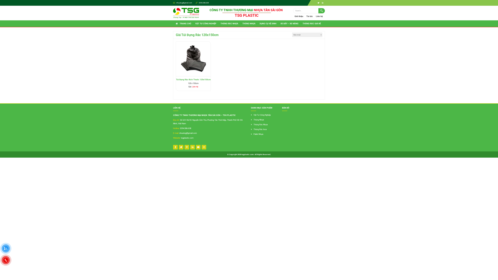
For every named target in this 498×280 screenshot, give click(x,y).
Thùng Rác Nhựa (261, 124)
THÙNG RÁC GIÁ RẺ (312, 23)
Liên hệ (319, 16)
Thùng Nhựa (259, 120)
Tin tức (309, 16)
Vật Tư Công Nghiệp (262, 115)
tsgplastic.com (187, 138)
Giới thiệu (299, 16)
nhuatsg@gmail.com (184, 3)
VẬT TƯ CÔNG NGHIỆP (205, 23)
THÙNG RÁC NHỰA (229, 23)
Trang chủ (185, 23)
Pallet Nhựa (258, 134)
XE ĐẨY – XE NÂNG (289, 23)
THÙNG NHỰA (248, 23)
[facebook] (175, 147)
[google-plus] (187, 147)
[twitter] (318, 3)
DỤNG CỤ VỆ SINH (268, 23)
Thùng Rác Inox (260, 129)
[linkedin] (322, 3)
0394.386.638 (185, 128)
